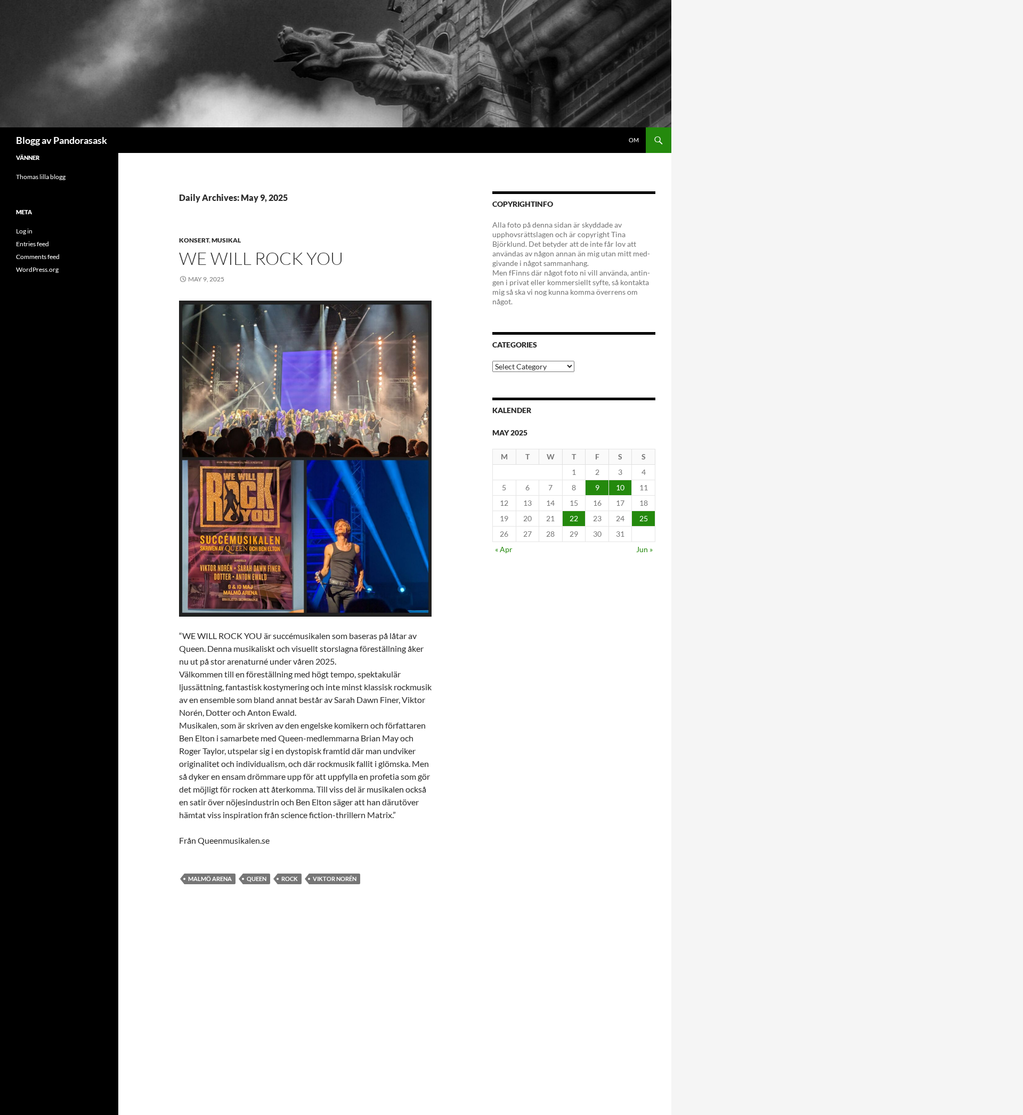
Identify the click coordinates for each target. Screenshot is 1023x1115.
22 (574, 518)
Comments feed (38, 257)
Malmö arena (210, 878)
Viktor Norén (334, 878)
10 (620, 487)
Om (634, 139)
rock (289, 878)
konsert (194, 240)
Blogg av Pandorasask (61, 140)
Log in (24, 231)
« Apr (504, 549)
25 (643, 518)
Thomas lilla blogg (41, 177)
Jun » (644, 549)
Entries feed (32, 244)
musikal (226, 240)
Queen (256, 878)
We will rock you (261, 258)
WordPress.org (37, 269)
